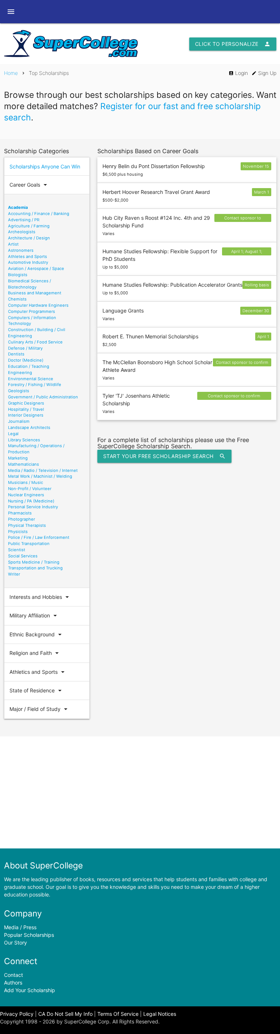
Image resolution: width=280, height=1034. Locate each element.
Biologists (17, 274)
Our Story (15, 942)
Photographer (21, 519)
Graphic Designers (26, 403)
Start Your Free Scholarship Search (164, 456)
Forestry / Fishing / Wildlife (34, 384)
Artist (13, 244)
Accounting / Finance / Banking (38, 213)
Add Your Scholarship (29, 990)
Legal (13, 433)
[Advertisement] (140, 792)
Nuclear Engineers (26, 494)
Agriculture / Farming (29, 225)
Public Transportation (29, 543)
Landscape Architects (29, 427)
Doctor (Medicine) (25, 360)
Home (11, 73)
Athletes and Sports (27, 256)
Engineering (20, 372)
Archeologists (21, 231)
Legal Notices (159, 1014)
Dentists (16, 354)
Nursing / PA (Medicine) (31, 501)
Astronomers (21, 250)
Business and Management (34, 292)
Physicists (18, 531)
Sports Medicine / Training (33, 562)
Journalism (19, 421)
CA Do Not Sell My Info (65, 1014)
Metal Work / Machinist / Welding (40, 476)
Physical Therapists (27, 525)
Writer (14, 574)
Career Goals (29, 185)
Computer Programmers (31, 311)
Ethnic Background (36, 635)
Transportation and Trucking (35, 567)
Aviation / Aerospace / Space (36, 268)
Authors (13, 982)
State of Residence (36, 691)
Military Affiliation (34, 616)
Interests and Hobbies (40, 597)
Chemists (17, 299)
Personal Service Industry (33, 506)
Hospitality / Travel (26, 409)
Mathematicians (23, 464)
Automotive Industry (28, 262)
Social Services (23, 555)
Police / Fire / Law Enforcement (38, 537)
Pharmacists (20, 513)
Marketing (18, 458)
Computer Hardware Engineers (38, 305)
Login (238, 73)
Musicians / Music (25, 482)
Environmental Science (30, 378)
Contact (13, 975)
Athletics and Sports (38, 672)
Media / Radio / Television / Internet (43, 470)
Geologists (18, 390)
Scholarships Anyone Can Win (44, 166)
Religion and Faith (35, 653)
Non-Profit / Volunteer (29, 488)
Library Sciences (24, 439)
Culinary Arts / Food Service (35, 342)
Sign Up (264, 73)
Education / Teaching (28, 366)
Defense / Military (25, 348)
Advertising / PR (23, 219)
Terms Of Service (118, 1014)
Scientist (16, 549)
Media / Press (20, 927)
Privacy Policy (17, 1014)
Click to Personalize (233, 44)
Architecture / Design (29, 237)
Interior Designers (25, 415)
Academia (18, 207)
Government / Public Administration (43, 396)
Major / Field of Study (39, 709)
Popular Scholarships (29, 935)
